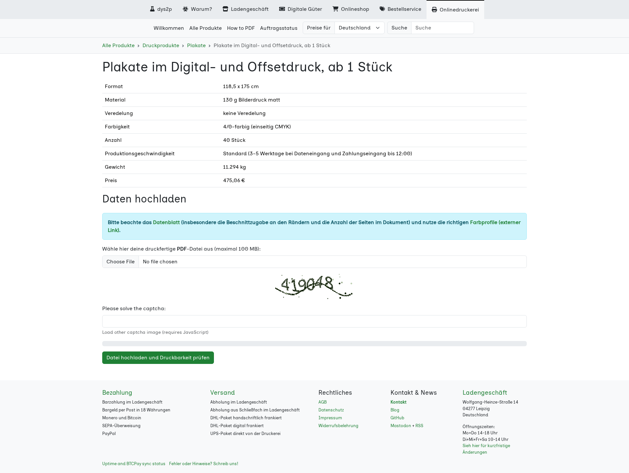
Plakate (196, 45)
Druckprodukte (161, 45)
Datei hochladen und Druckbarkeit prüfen (158, 357)
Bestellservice (403, 9)
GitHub (397, 417)
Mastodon (401, 425)
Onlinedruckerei (458, 10)
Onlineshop (354, 9)
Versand (222, 392)
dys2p (164, 9)
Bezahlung (117, 392)
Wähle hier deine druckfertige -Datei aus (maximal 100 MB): (181, 249)
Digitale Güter (304, 9)
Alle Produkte (118, 45)
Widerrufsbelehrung (338, 425)
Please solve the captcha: (134, 308)
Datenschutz (331, 409)
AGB (322, 402)
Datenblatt (166, 222)
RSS (419, 425)
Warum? (201, 9)
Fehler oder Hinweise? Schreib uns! (203, 463)
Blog (395, 409)
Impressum (330, 417)
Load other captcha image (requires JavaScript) (155, 332)
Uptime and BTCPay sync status (133, 463)
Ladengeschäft (249, 9)
